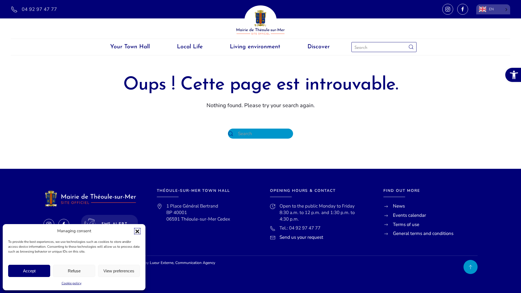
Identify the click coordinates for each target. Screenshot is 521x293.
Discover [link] (318, 47)
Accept (29, 271)
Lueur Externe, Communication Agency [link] (182, 262)
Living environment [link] (255, 47)
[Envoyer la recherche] (411, 47)
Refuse (74, 271)
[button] (137, 231)
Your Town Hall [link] (130, 47)
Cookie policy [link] (71, 283)
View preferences (118, 271)
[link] (513, 75)
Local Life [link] (190, 47)
